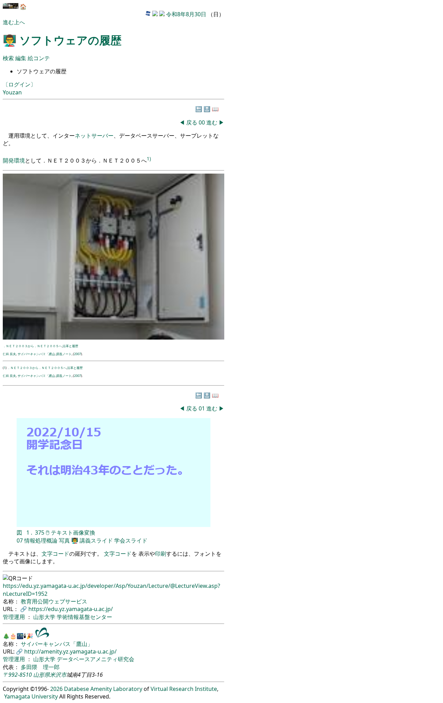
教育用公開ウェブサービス (54, 601)
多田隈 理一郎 (40, 667)
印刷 (160, 553)
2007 (77, 354)
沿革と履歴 (70, 346)
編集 (21, 58)
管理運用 (14, 617)
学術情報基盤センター (84, 617)
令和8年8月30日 (186, 14)
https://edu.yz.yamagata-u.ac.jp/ (70, 609)
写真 (64, 540)
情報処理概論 (40, 540)
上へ (19, 22)
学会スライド (130, 540)
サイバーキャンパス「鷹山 (36, 354)
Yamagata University (31, 696)
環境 (19, 160)
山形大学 (45, 617)
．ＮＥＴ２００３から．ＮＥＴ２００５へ (32, 346)
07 (20, 540)
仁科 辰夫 (9, 354)
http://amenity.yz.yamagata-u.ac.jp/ (70, 651)
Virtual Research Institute (184, 689)
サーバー (102, 135)
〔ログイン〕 (19, 84)
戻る (191, 122)
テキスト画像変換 (73, 532)
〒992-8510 (17, 674)
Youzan (12, 92)
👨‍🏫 (74, 540)
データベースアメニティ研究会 (95, 659)
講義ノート (64, 354)
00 (202, 122)
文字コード (55, 553)
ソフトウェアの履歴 (70, 40)
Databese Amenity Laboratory (103, 689)
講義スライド (96, 540)
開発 (8, 160)
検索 (8, 58)
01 (202, 408)
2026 (56, 689)
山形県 (41, 674)
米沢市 (58, 674)
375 (39, 532)
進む (8, 22)
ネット (83, 135)
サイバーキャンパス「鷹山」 (57, 644)
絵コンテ (39, 58)
